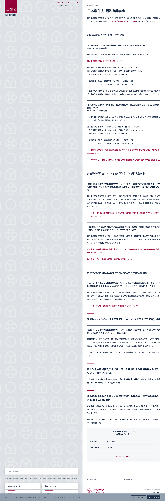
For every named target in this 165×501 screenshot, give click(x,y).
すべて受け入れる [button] (154, 497)
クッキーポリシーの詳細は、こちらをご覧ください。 (65, 497)
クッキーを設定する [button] (138, 497)
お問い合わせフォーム (123, 456)
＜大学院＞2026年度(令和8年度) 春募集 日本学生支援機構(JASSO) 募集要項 (123, 160)
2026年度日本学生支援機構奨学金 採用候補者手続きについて (111, 305)
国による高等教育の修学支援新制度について (104, 61)
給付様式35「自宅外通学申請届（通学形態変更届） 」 (108, 259)
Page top (156, 492)
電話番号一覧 (129, 479)
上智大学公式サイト (65, 5)
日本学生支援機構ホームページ (122, 21)
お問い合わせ (92, 479)
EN (77, 5)
